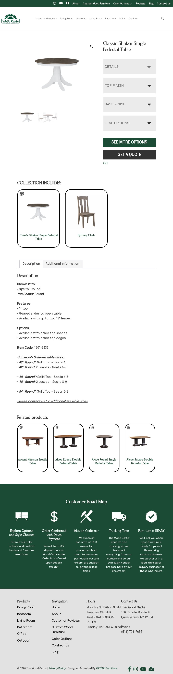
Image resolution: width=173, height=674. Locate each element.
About (76, 4)
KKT (105, 163)
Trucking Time (119, 531)
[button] (92, 46)
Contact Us (163, 4)
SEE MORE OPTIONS (129, 142)
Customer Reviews (66, 620)
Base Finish (115, 104)
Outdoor (133, 19)
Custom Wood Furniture (96, 4)
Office (122, 19)
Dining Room (66, 19)
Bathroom (110, 19)
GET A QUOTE (129, 155)
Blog (151, 4)
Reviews (140, 4)
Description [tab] (31, 263)
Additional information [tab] (62, 263)
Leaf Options (117, 123)
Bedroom (81, 19)
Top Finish (114, 85)
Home (56, 607)
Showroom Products (46, 19)
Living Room (96, 19)
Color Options (121, 4)
